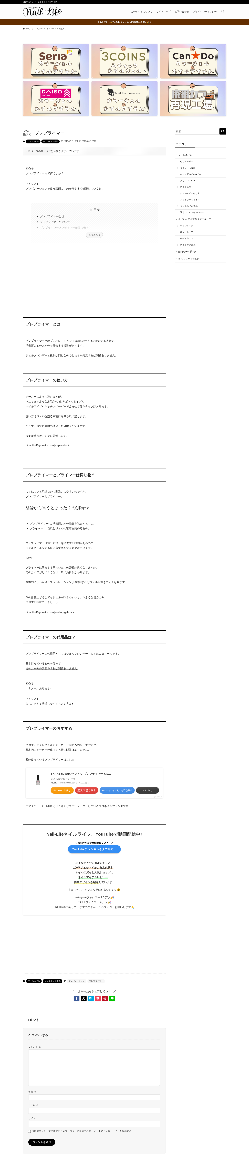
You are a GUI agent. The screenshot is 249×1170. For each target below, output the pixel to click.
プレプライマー (96, 981)
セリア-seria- (186, 161)
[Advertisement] (94, 278)
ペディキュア (186, 238)
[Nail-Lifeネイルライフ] (42, 11)
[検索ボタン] (222, 11)
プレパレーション (76, 981)
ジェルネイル (33, 141)
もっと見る (94, 234)
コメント (34, 1046)
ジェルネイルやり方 (190, 193)
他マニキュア (186, 232)
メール (33, 1105)
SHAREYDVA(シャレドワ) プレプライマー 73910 (81, 773)
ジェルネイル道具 (50, 141)
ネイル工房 (185, 187)
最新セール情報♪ (187, 251)
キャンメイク (186, 226)
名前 (32, 1091)
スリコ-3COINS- (188, 181)
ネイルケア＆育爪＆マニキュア (194, 219)
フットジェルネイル (190, 200)
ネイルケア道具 (187, 245)
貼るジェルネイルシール (192, 212)
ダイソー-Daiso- (188, 168)
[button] (76, 998)
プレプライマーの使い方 (55, 222)
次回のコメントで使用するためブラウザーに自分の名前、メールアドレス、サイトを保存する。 (83, 1131)
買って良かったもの (189, 258)
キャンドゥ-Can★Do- (190, 174)
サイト (31, 1118)
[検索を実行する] (222, 131)
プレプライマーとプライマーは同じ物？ (64, 227)
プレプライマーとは (52, 216)
